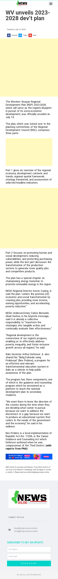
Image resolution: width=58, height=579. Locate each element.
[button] (50, 3)
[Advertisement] (29, 68)
